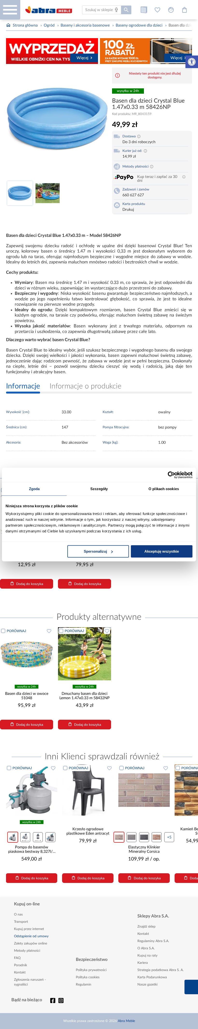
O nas (18, 914)
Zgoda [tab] (34, 489)
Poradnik (20, 965)
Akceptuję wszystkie (161, 551)
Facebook (53, 1000)
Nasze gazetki (147, 984)
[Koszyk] (184, 10)
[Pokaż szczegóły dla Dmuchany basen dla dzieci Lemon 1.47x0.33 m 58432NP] (84, 653)
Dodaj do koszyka (29, 584)
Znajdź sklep (146, 926)
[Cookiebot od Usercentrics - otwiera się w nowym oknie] (171, 475)
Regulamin (83, 984)
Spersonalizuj (95, 551)
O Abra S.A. (146, 948)
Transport (21, 921)
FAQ (17, 958)
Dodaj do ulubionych (49, 631)
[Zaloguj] (171, 10)
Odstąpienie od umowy (31, 936)
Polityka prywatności (91, 970)
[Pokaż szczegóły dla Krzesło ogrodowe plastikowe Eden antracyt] (31, 790)
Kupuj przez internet (29, 929)
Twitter (61, 1000)
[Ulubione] (157, 10)
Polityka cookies (87, 977)
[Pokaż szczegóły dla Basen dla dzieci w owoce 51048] (26, 653)
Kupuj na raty (147, 955)
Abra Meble (126, 1021)
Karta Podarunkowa (152, 977)
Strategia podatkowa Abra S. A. (160, 970)
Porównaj (16, 631)
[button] (191, 62)
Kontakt (20, 972)
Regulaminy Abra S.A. (153, 941)
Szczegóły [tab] (99, 489)
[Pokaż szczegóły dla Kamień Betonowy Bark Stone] (144, 790)
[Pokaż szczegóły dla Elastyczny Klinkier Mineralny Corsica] (87, 790)
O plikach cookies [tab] (163, 489)
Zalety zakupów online (30, 943)
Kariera (142, 963)
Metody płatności (27, 950)
